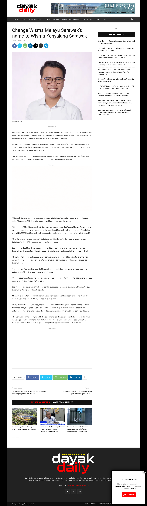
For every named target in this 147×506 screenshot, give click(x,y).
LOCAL (23, 19)
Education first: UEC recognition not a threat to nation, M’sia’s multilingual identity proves (52, 429)
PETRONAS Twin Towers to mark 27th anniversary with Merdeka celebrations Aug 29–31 (116, 56)
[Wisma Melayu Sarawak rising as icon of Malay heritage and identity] (24, 416)
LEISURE (56, 19)
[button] (132, 20)
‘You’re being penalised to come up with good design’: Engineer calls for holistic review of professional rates (114, 112)
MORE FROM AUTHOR (62, 402)
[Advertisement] (52, 347)
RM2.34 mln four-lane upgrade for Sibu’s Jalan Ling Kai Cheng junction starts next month (116, 64)
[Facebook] (14, 45)
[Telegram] (46, 45)
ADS (104, 19)
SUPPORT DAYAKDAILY (106, 504)
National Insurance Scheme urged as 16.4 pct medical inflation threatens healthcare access (78, 429)
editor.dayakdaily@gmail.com (78, 485)
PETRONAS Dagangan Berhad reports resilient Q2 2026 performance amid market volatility (116, 87)
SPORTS (47, 19)
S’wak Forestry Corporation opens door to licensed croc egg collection (116, 42)
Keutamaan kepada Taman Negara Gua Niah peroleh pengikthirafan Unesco (29, 392)
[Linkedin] (30, 45)
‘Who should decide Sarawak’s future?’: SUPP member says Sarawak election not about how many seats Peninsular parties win (115, 103)
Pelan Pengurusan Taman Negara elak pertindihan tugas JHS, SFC (78, 392)
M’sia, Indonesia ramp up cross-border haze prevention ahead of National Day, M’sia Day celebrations (114, 72)
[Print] (41, 45)
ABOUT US (93, 504)
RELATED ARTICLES (40, 402)
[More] (84, 377)
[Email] (35, 45)
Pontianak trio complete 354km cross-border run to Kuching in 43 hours (116, 49)
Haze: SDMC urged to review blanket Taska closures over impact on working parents (113, 94)
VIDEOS (97, 19)
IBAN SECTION (87, 19)
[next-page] (17, 436)
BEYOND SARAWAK (35, 19)
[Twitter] (19, 45)
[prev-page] (13, 436)
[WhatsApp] (25, 45)
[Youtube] (79, 491)
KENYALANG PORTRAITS (70, 19)
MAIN (16, 19)
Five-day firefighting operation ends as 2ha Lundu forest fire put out (116, 80)
